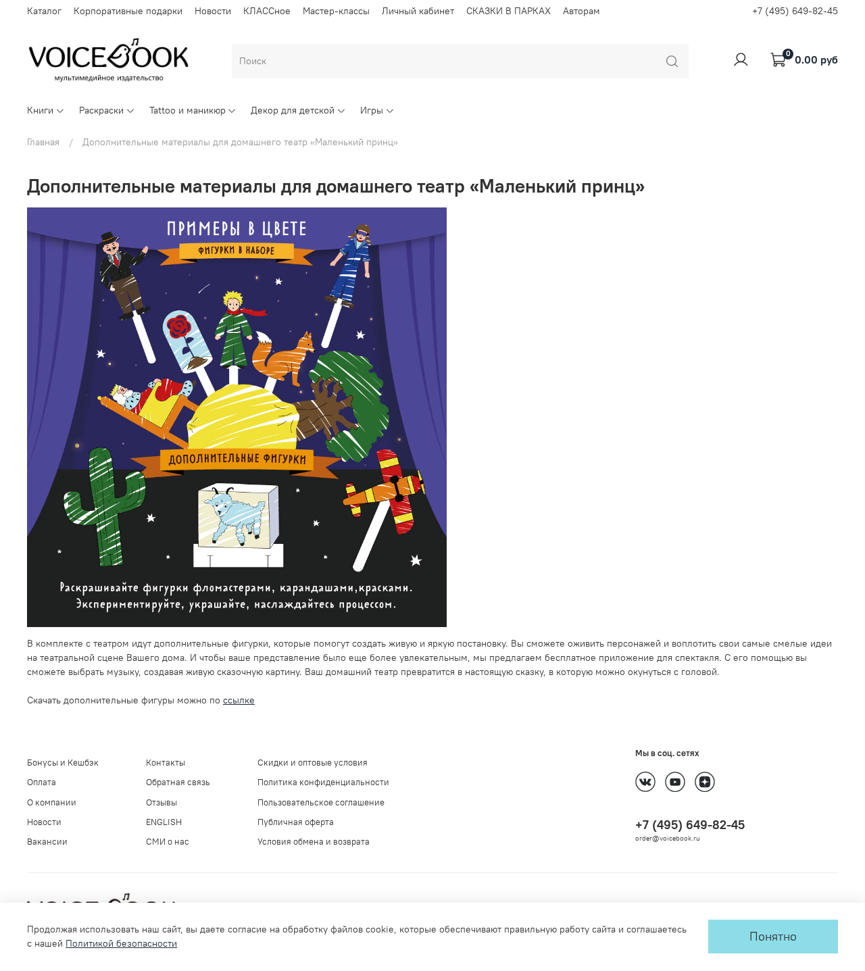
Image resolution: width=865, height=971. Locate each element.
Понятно (773, 936)
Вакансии (47, 842)
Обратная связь (178, 782)
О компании (51, 802)
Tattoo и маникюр (187, 110)
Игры (371, 110)
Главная (43, 142)
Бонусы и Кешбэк (63, 762)
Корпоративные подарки (128, 11)
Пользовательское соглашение (321, 802)
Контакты (165, 762)
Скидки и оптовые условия (312, 762)
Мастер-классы (336, 11)
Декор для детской (293, 110)
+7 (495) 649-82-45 (795, 11)
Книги (40, 110)
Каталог (44, 11)
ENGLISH (164, 822)
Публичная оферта (295, 822)
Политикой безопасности (121, 943)
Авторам (581, 11)
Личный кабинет (418, 11)
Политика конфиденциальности (323, 782)
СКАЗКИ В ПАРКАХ (508, 11)
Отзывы (161, 802)
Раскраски (101, 110)
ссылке (239, 700)
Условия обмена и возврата (313, 842)
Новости (213, 11)
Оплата (41, 782)
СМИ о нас (167, 842)
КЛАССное (267, 11)
